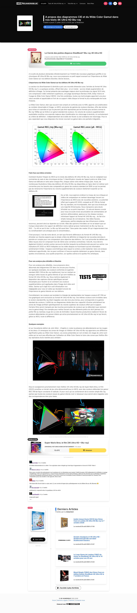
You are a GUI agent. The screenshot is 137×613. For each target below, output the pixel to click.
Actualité (43, 3)
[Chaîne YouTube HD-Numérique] (120, 3)
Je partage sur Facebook (53, 27)
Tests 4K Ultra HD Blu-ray (56, 3)
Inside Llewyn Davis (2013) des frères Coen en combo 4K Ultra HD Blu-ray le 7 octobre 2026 (89, 521)
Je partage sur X (71, 27)
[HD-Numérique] (27, 3)
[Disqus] (68, 480)
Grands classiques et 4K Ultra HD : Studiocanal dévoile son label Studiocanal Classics (87, 538)
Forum (54, 600)
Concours (82, 3)
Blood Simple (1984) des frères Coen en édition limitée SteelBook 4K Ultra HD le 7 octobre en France (89, 574)
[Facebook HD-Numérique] (110, 3)
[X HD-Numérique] (115, 3)
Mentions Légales (62, 600)
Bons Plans (90, 3)
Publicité (71, 600)
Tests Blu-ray (72, 3)
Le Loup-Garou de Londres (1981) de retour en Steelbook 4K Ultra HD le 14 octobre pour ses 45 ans (88, 556)
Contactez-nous (80, 600)
